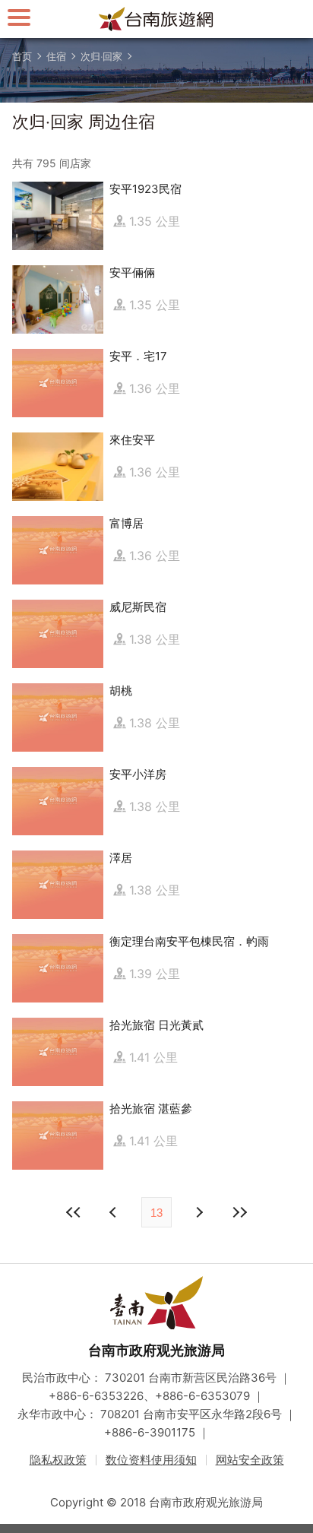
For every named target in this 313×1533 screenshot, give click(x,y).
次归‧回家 (101, 56)
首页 (22, 56)
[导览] (19, 17)
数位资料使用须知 (151, 1459)
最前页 (73, 1212)
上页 (198, 1212)
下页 (115, 1212)
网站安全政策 (250, 1459)
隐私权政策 (58, 1459)
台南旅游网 (156, 19)
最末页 (239, 1212)
